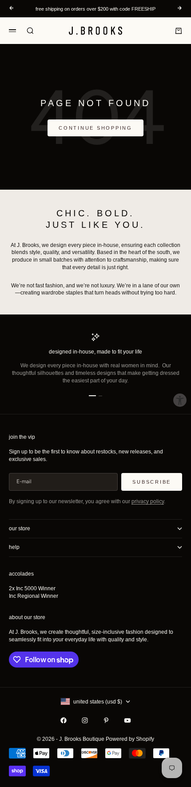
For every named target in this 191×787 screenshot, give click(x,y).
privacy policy (147, 501)
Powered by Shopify (130, 739)
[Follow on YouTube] (127, 720)
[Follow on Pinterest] (106, 720)
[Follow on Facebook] (63, 720)
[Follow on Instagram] (84, 720)
